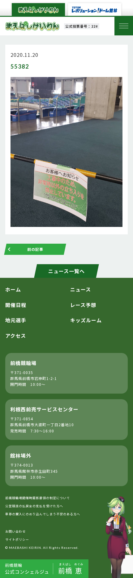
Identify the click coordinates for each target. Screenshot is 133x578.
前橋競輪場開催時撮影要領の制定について (37, 497)
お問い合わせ (15, 531)
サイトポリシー (17, 539)
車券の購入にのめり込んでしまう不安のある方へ (42, 514)
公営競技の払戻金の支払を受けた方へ (34, 505)
